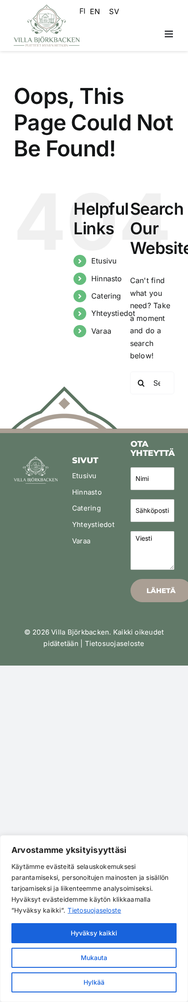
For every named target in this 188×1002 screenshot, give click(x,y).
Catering (106, 295)
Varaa (101, 331)
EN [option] (95, 11)
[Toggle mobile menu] (169, 34)
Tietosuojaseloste (94, 910)
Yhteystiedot (113, 313)
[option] (94, 11)
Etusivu (104, 260)
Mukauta (94, 957)
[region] (94, 918)
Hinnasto (106, 278)
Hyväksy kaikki (94, 933)
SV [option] (114, 11)
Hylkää (94, 982)
